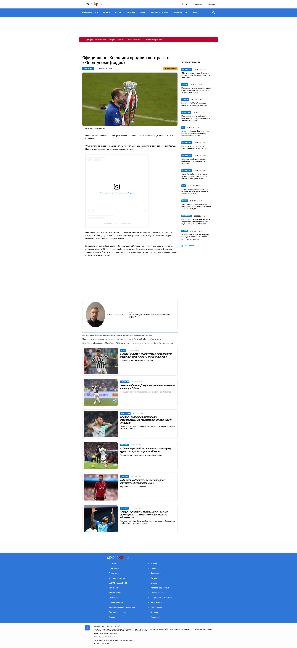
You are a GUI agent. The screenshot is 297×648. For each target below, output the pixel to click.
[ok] (186, 4)
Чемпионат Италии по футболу (156, 315)
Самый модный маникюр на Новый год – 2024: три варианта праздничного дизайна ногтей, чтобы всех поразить (127, 343)
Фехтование (156, 602)
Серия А (132, 317)
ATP (183, 127)
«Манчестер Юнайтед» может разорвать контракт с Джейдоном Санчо (143, 481)
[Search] (213, 12)
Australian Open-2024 (154, 40)
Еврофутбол (186, 112)
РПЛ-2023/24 (100, 40)
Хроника (185, 99)
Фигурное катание (117, 578)
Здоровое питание (117, 612)
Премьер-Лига (186, 69)
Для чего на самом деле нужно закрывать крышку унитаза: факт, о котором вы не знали (117, 335)
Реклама (199, 4)
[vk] (182, 4)
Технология (156, 617)
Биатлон (154, 583)
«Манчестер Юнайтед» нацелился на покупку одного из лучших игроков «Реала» (145, 450)
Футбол (184, 200)
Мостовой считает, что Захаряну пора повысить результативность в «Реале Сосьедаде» (195, 118)
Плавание (113, 597)
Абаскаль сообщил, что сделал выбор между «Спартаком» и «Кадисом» (194, 161)
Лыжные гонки (116, 592)
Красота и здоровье (160, 588)
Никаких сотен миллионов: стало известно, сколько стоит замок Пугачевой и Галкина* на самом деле (122, 339)
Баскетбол (114, 573)
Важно (112, 617)
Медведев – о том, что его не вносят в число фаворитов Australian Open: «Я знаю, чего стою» (196, 90)
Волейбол (113, 588)
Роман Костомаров (135, 40)
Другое (154, 578)
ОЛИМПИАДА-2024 (118, 583)
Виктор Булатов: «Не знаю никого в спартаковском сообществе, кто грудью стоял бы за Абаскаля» (195, 221)
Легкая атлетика (158, 592)
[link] (130, 99)
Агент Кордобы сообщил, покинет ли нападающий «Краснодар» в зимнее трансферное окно (195, 176)
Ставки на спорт (116, 602)
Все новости (190, 246)
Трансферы (88, 69)
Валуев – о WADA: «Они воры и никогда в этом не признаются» (194, 104)
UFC (183, 185)
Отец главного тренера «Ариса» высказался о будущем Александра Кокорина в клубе (196, 206)
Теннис (184, 84)
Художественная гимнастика (122, 607)
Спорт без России (116, 40)
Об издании (210, 4)
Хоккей (154, 563)
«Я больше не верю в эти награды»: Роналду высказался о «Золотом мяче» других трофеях (195, 236)
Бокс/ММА (114, 568)
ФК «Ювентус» (135, 315)
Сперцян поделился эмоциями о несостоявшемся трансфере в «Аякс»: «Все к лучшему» (145, 420)
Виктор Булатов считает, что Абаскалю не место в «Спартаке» (194, 147)
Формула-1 (156, 573)
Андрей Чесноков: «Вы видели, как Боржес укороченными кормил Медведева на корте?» (195, 133)
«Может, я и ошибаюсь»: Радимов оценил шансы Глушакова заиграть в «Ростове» (196, 75)
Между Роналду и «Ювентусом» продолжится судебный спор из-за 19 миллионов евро (146, 355)
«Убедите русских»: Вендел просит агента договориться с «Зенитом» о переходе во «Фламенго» (143, 514)
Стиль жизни (156, 607)
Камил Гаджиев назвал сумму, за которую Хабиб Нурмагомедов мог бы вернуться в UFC (195, 191)
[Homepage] (93, 4)
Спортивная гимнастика (161, 597)
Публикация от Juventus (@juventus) (117, 223)
